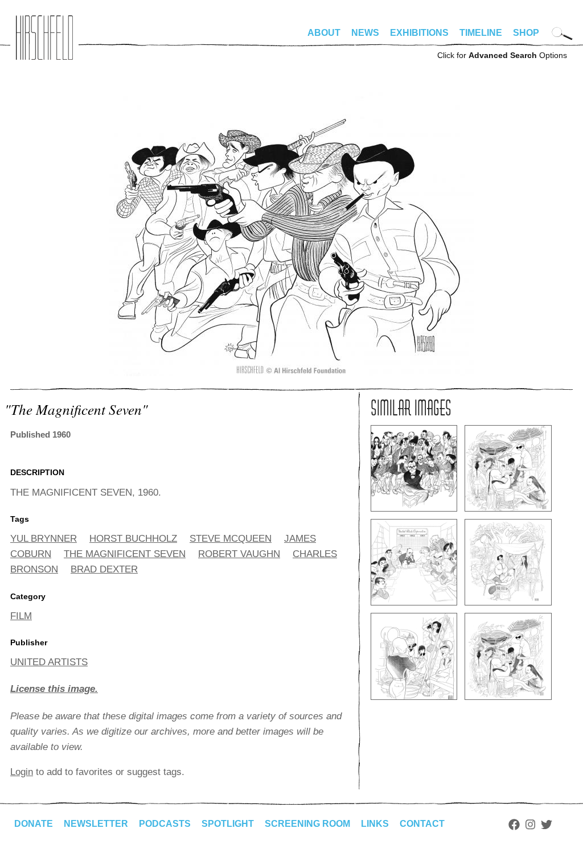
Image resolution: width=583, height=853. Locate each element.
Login (21, 772)
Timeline (480, 33)
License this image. (54, 688)
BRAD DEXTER (104, 569)
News (365, 33)
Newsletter (96, 824)
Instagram (530, 824)
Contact (422, 824)
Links (375, 824)
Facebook (514, 824)
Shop (526, 33)
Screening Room (307, 824)
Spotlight (228, 824)
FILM (21, 616)
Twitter (546, 824)
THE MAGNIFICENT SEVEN (125, 554)
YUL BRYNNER (43, 538)
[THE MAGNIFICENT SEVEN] (291, 373)
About (323, 33)
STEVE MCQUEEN (231, 538)
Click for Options (502, 55)
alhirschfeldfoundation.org (44, 37)
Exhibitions (419, 33)
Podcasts (165, 824)
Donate (33, 824)
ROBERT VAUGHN (239, 554)
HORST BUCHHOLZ (133, 538)
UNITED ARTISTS (49, 662)
